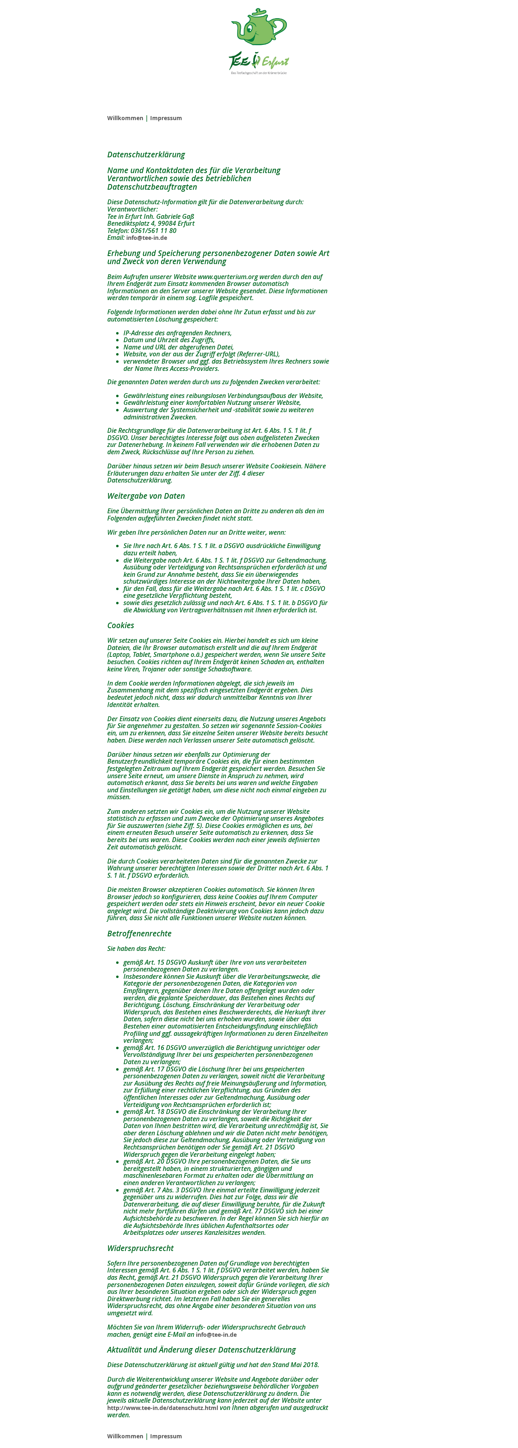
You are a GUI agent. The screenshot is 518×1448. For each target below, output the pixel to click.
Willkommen (125, 118)
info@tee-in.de (146, 237)
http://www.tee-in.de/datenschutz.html (162, 1408)
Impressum (166, 118)
